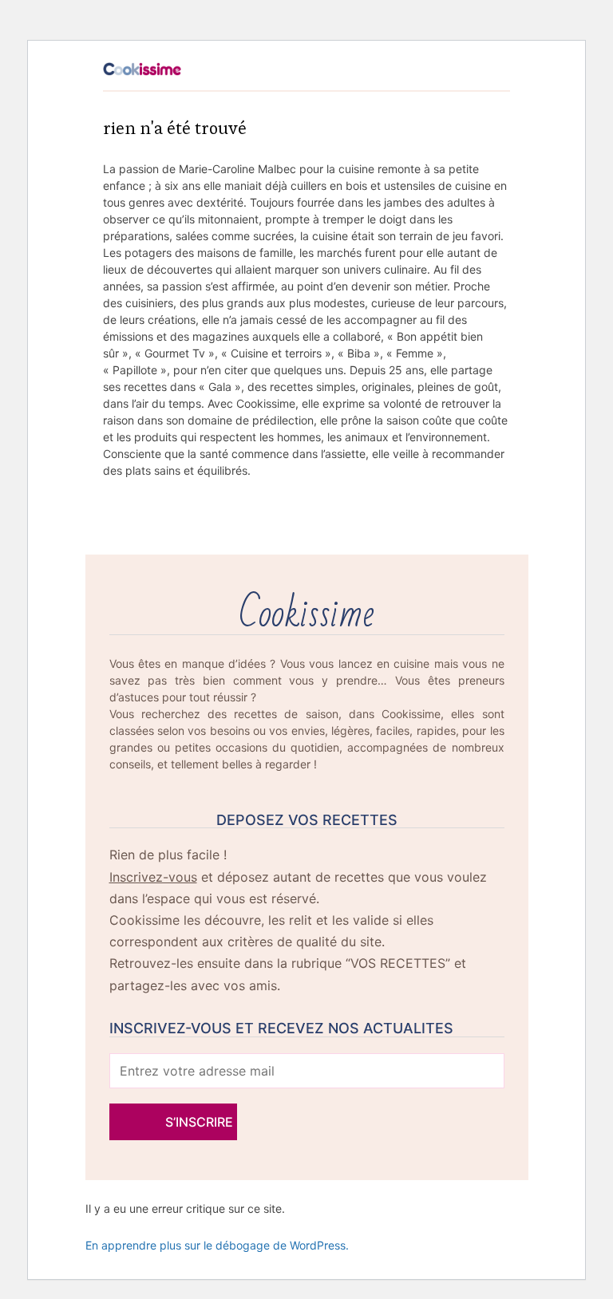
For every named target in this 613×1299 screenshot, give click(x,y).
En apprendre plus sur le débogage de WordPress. (217, 1245)
